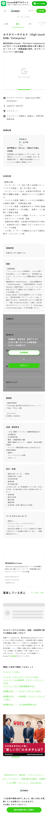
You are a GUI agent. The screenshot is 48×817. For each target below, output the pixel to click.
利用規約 (42, 738)
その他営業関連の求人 (27, 704)
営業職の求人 (8, 691)
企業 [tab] (6, 24)
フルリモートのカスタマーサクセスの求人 (21, 677)
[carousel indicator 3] (37, 89)
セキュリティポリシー (10, 738)
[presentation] (24, 16)
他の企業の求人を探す (24, 810)
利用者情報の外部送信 (29, 738)
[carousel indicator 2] (24, 89)
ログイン (31, 11)
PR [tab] (30, 24)
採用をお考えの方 (10, 734)
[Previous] (6, 73)
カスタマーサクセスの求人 (29, 691)
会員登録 (41, 11)
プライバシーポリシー (36, 734)
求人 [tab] (18, 24)
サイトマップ (23, 742)
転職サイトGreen (7, 758)
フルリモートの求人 (11, 672)
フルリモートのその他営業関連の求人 (19, 686)
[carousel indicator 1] (10, 89)
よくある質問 (11, 742)
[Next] (41, 73)
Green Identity (35, 742)
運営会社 (22, 734)
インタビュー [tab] (42, 23)
